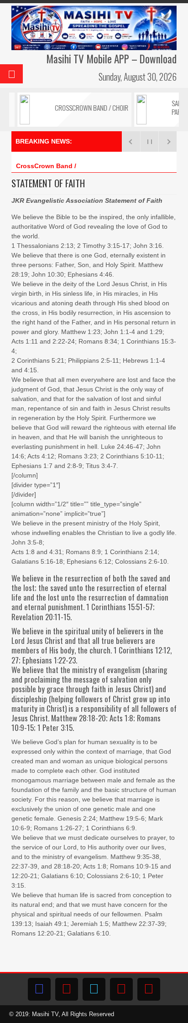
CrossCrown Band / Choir (55, 166)
